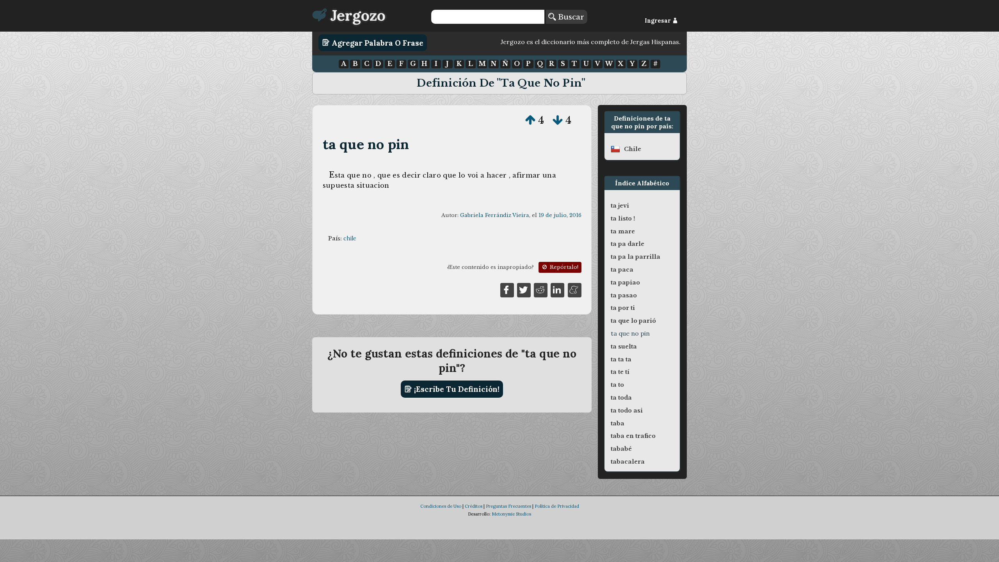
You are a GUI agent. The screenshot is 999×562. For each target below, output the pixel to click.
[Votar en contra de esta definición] (558, 120)
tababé (621, 448)
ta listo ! (623, 218)
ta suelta (624, 346)
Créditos (473, 506)
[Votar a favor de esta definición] (530, 120)
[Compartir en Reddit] (540, 289)
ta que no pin (366, 144)
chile (349, 238)
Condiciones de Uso (440, 506)
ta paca (622, 269)
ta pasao (624, 295)
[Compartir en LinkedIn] (557, 289)
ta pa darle (627, 243)
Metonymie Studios (511, 514)
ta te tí (620, 371)
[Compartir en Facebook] (507, 289)
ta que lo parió (633, 320)
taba (617, 423)
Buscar (570, 16)
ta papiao (625, 282)
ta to (617, 384)
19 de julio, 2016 (560, 215)
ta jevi (620, 205)
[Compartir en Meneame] (574, 289)
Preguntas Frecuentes (508, 506)
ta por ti (623, 307)
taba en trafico (633, 435)
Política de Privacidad (557, 506)
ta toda (621, 397)
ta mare (623, 231)
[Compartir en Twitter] (524, 289)
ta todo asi (627, 410)
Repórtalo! (563, 267)
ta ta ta (621, 359)
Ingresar (658, 20)
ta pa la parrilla (635, 256)
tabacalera (628, 461)
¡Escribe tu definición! (456, 389)
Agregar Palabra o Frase (376, 42)
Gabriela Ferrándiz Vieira (494, 215)
